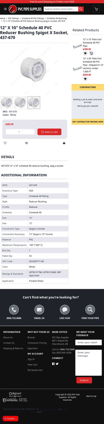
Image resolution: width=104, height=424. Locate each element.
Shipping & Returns (13, 348)
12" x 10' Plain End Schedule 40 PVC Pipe (92, 42)
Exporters (33, 348)
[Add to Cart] (91, 53)
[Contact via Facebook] (54, 363)
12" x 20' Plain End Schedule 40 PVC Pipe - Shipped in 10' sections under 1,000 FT (93, 65)
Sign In (31, 359)
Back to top (91, 396)
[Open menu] (5, 9)
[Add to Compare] (26, 143)
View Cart (32, 364)
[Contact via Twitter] (57, 363)
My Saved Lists (35, 370)
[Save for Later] (5, 143)
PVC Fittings (13, 18)
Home (2, 18)
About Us (8, 337)
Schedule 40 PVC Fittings (33, 18)
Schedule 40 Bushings (57, 18)
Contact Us (8, 342)
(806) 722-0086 (67, 349)
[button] (33, 69)
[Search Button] (81, 9)
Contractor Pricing (37, 342)
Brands (31, 337)
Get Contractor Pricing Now (87, 121)
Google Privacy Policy (48, 409)
